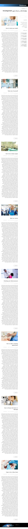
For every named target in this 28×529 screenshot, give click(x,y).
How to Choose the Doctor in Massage (23, 42)
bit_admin (11, 30)
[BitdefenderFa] (23, 5)
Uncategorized (5, 30)
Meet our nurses (14, 218)
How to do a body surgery (12, 154)
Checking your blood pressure (11, 281)
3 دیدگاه (9, 30)
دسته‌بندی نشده (16, 93)
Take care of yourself (13, 91)
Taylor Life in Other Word (12, 472)
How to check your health (12, 28)
